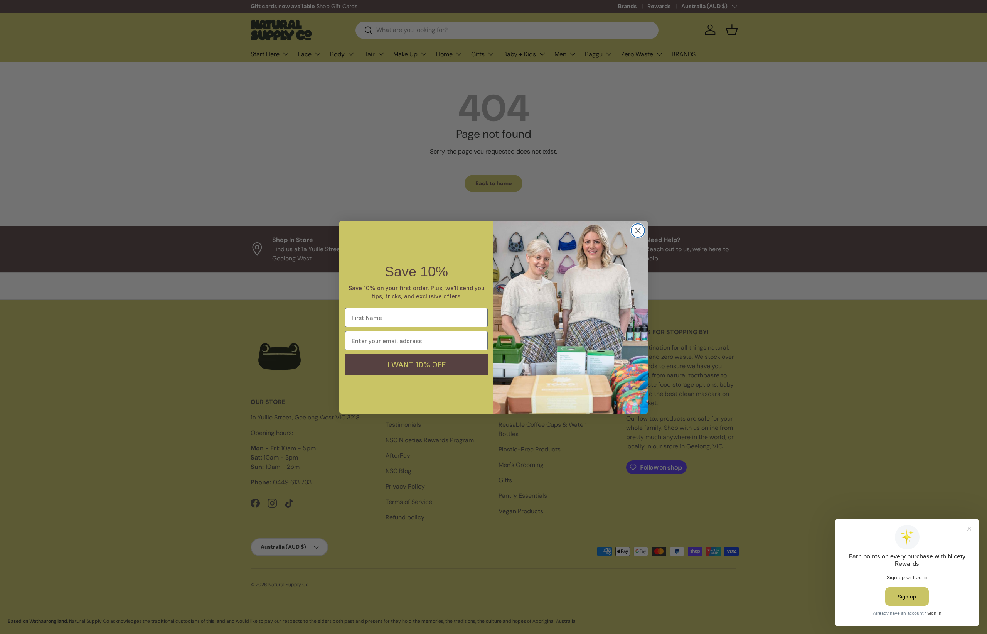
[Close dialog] (638, 230)
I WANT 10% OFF (416, 365)
